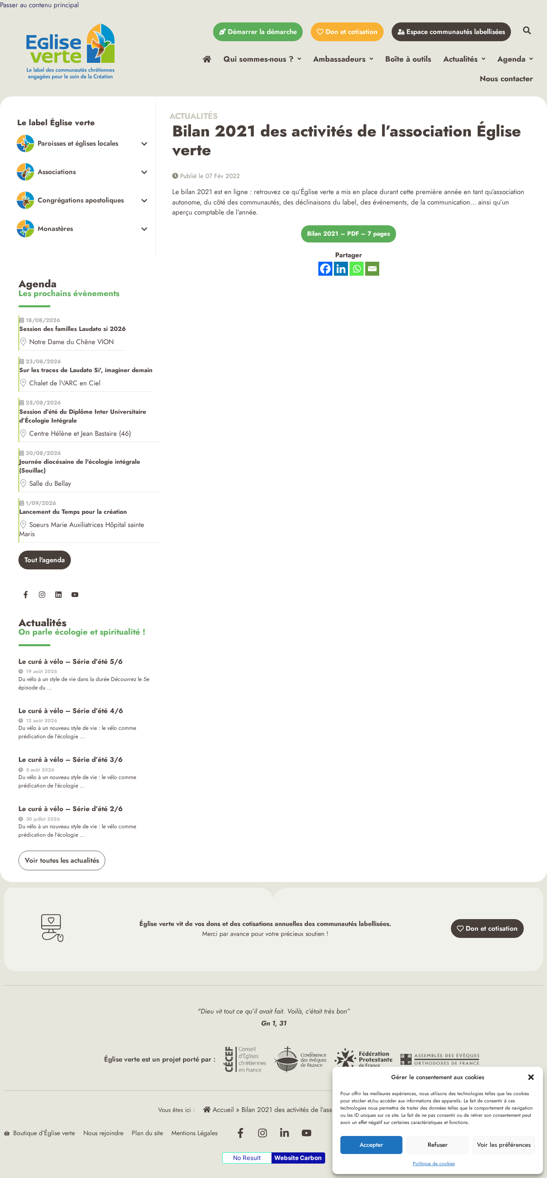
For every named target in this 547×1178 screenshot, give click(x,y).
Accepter (371, 1144)
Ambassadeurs (339, 58)
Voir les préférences (504, 1144)
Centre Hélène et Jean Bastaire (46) (80, 433)
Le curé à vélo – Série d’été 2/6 (70, 808)
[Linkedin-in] (285, 1133)
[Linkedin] (58, 594)
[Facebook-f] (25, 594)
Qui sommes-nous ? (258, 58)
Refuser (438, 1144)
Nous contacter (506, 78)
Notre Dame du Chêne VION (71, 342)
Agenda (511, 58)
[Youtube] (75, 594)
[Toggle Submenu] (81, 143)
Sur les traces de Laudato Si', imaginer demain (86, 370)
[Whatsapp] (357, 269)
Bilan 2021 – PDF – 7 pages (348, 233)
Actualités (460, 58)
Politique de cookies (434, 1163)
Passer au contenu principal (39, 5)
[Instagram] (42, 594)
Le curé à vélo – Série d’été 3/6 (70, 759)
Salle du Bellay (50, 483)
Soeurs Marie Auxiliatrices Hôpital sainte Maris (81, 529)
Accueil (222, 1109)
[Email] (372, 269)
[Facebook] (325, 269)
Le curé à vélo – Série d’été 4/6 (70, 710)
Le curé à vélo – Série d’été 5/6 (70, 661)
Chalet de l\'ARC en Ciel (65, 383)
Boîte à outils (408, 58)
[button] (531, 1077)
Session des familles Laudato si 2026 (72, 329)
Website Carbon (298, 1158)
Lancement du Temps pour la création (73, 511)
